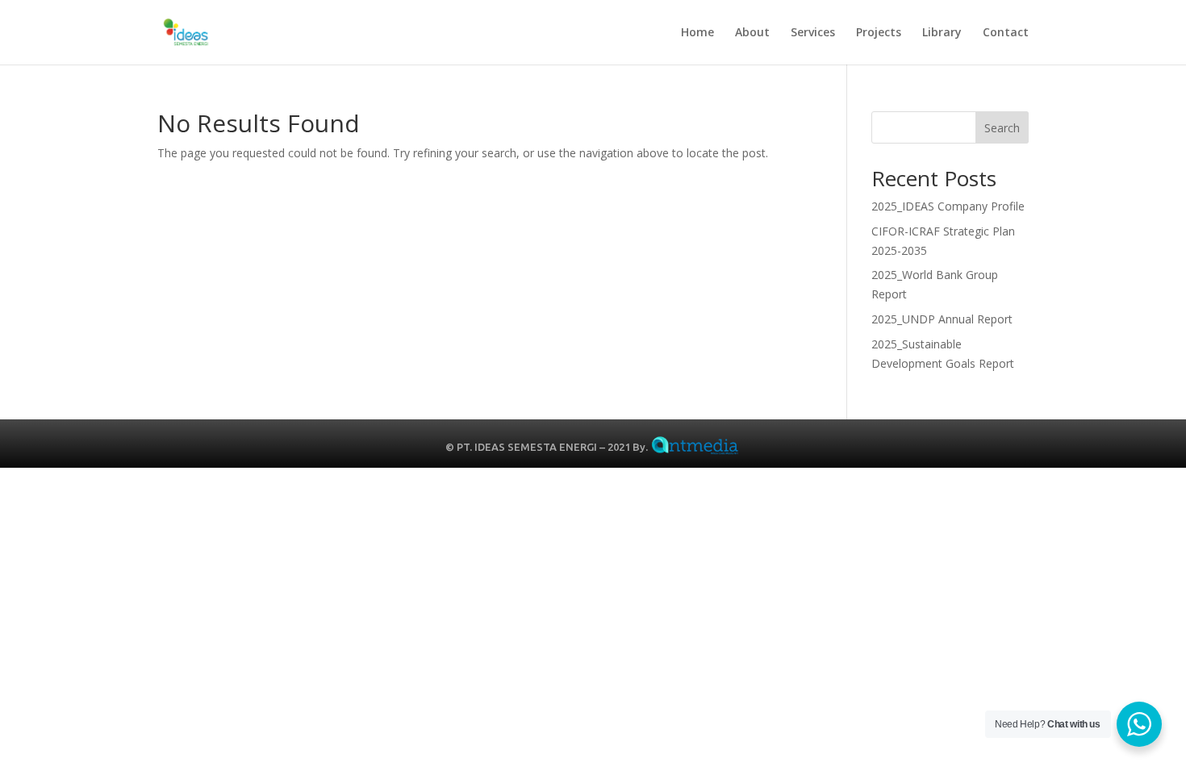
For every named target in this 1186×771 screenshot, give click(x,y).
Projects (878, 33)
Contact (1006, 33)
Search (1002, 127)
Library (942, 33)
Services (813, 33)
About (752, 33)
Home (697, 33)
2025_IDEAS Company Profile (948, 206)
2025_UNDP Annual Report (942, 319)
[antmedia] (695, 447)
